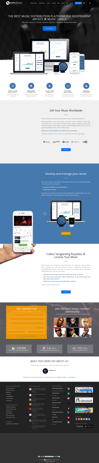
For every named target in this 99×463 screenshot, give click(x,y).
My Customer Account (10, 388)
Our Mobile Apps (9, 396)
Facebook (73, 377)
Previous (9, 366)
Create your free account (11, 409)
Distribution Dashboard (11, 407)
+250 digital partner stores (77, 125)
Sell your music (9, 411)
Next (90, 366)
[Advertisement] (49, 443)
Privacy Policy (9, 400)
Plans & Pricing (9, 413)
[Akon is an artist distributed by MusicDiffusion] (60, 323)
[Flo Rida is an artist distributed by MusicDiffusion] (60, 333)
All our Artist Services (10, 415)
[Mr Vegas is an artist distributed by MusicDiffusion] (73, 333)
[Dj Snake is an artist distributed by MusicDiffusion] (73, 323)
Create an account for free (49, 133)
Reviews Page (61, 377)
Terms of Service (9, 398)
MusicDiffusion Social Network (12, 423)
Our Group (8, 394)
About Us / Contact (10, 390)
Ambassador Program (10, 417)
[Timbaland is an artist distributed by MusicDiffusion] (86, 323)
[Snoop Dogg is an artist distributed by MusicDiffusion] (86, 333)
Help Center (8, 392)
